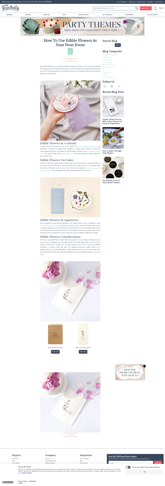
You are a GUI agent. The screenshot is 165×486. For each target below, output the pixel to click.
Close (144, 366)
